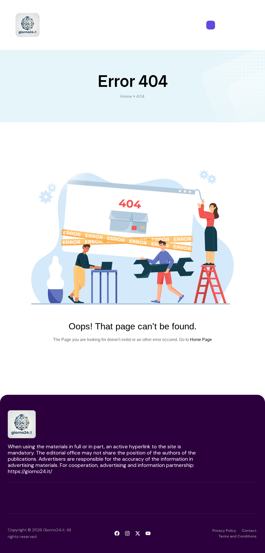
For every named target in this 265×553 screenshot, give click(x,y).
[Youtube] (148, 533)
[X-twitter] (137, 533)
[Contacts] (210, 25)
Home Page (201, 339)
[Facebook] (117, 533)
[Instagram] (127, 533)
